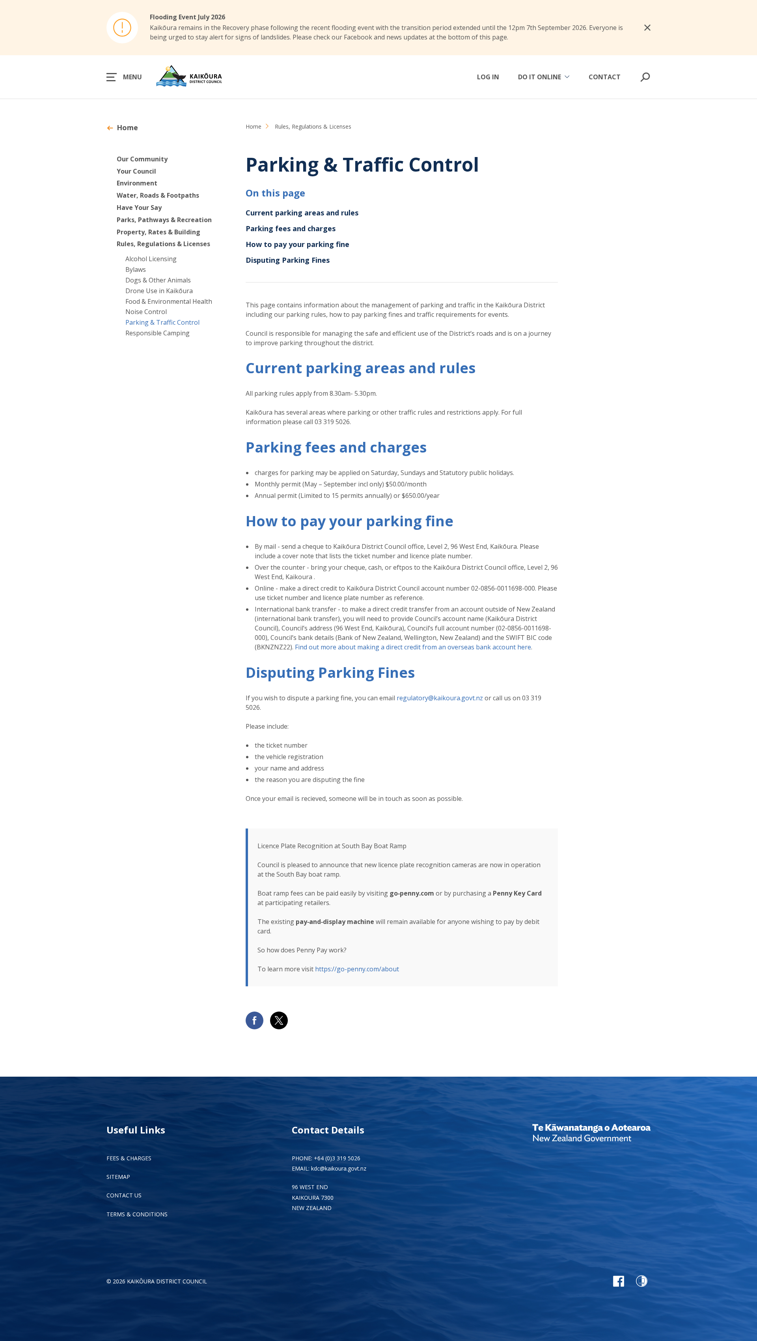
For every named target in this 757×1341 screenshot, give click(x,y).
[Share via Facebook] (254, 1020)
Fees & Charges (128, 1158)
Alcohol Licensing (151, 258)
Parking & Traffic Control (162, 322)
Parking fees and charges (291, 228)
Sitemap (118, 1176)
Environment (137, 183)
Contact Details (328, 1129)
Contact (605, 77)
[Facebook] (618, 1281)
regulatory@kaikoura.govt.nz (440, 698)
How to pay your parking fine (297, 244)
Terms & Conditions (137, 1214)
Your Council (136, 171)
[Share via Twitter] (279, 1020)
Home (127, 127)
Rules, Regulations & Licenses (163, 243)
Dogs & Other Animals (158, 280)
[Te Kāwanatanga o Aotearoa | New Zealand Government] (591, 1133)
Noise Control (146, 311)
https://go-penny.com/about (357, 969)
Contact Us (124, 1195)
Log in (488, 77)
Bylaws (135, 269)
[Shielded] (642, 1281)
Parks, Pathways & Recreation (164, 219)
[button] (124, 77)
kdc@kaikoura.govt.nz (338, 1168)
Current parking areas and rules (302, 212)
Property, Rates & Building (158, 232)
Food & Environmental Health (168, 301)
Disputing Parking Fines (288, 260)
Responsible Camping (157, 333)
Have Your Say (139, 207)
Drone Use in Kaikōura (159, 290)
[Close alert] (647, 27)
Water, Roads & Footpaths (158, 195)
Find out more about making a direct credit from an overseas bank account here (413, 647)
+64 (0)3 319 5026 (337, 1158)
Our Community (142, 159)
